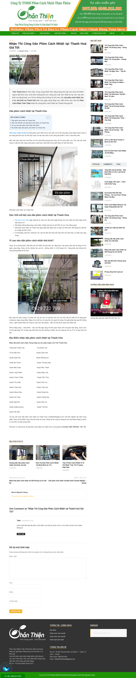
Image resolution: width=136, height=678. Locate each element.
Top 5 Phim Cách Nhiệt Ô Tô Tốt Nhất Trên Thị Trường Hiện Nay (73, 465)
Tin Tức (11, 40)
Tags (118, 164)
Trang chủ (15, 33)
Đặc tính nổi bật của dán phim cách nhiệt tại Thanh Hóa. (30, 123)
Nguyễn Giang (23, 51)
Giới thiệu (53, 630)
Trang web (13, 601)
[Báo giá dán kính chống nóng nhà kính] (97, 261)
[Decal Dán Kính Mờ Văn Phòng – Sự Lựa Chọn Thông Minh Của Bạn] (97, 193)
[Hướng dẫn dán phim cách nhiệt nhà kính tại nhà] (21, 460)
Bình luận (21, 534)
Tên (11, 583)
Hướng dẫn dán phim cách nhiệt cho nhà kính (114, 240)
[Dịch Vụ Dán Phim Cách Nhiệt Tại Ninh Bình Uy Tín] (48, 460)
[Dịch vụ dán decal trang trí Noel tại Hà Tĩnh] (97, 140)
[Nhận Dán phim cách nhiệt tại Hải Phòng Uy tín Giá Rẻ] (97, 250)
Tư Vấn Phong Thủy (99, 33)
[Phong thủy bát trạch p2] (97, 272)
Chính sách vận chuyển (57, 633)
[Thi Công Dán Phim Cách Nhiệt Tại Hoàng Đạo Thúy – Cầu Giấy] (97, 116)
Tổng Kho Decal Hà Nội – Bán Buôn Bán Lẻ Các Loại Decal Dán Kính (115, 172)
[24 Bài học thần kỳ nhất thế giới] (97, 228)
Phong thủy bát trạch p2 (114, 272)
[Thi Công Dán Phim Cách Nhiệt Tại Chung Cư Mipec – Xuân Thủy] (97, 80)
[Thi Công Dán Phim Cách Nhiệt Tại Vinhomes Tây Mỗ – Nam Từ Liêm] (97, 92)
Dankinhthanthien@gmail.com (65, 659)
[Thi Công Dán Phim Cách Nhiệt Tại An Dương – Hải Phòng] (97, 128)
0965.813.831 (62, 657)
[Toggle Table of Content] (47, 117)
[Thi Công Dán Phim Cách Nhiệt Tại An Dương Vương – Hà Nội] (97, 104)
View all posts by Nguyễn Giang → (23, 496)
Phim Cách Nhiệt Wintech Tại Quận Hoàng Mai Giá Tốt (115, 206)
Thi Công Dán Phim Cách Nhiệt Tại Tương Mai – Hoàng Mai (115, 59)
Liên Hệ (111, 33)
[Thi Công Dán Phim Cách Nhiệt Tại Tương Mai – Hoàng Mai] (97, 57)
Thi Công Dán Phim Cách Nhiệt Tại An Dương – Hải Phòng (114, 130)
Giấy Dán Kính (44, 33)
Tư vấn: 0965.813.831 (13, 676)
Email (11, 592)
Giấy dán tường (60, 33)
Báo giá (73, 33)
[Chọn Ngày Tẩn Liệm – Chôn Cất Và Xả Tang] (97, 182)
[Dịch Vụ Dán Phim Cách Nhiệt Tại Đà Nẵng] (97, 151)
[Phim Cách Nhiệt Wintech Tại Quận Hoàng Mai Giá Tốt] (97, 205)
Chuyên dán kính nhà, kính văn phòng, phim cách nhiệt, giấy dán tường (72, 675)
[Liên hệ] (5, 667)
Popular (96, 164)
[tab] (96, 164)
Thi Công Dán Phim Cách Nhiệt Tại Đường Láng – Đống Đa (116, 47)
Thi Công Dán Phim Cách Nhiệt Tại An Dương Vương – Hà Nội (115, 106)
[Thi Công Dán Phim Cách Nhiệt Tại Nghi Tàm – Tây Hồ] (97, 69)
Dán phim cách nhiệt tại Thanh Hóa (23, 120)
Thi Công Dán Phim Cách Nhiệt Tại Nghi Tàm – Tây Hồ (115, 70)
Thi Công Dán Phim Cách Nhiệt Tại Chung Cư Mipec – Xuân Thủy (115, 82)
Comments (108, 164)
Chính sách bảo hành (57, 640)
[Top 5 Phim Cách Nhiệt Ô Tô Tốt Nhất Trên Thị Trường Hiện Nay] (74, 460)
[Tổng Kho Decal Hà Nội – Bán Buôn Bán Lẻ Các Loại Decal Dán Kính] (97, 170)
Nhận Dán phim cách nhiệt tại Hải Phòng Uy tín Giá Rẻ (115, 251)
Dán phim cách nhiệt (22, 220)
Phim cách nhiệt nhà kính (18, 133)
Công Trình (84, 33)
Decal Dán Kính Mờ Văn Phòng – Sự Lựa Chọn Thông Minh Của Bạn (115, 195)
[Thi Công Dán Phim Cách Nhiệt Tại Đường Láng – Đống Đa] (97, 46)
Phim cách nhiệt (28, 33)
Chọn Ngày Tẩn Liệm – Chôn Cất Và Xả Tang (115, 183)
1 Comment (33, 51)
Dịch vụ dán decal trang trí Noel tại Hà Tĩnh (114, 141)
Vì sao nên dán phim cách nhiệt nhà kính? (25, 125)
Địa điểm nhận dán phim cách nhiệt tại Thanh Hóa (28, 128)
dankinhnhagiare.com (101, 633)
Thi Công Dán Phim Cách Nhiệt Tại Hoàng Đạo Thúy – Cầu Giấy (115, 118)
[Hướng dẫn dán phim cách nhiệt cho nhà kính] (97, 239)
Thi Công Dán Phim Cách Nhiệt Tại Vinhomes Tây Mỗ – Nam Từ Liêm (115, 94)
